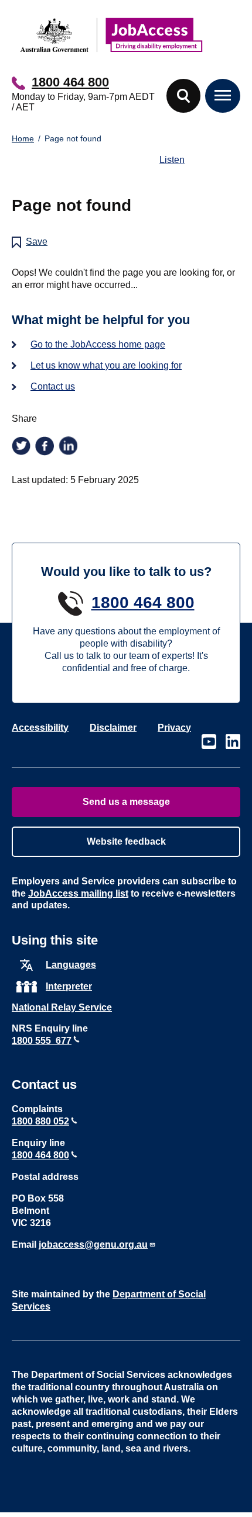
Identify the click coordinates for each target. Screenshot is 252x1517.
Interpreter (69, 986)
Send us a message (126, 802)
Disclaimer (113, 728)
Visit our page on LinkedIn (233, 742)
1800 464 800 (70, 82)
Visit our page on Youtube (209, 742)
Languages (71, 965)
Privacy (174, 728)
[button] (183, 96)
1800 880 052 (40, 1121)
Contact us (52, 386)
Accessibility (40, 728)
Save (36, 242)
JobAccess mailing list (78, 893)
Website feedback (126, 841)
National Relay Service (62, 1007)
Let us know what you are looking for (106, 365)
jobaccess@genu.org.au (93, 1244)
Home (23, 138)
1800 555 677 (41, 1041)
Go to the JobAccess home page (97, 344)
